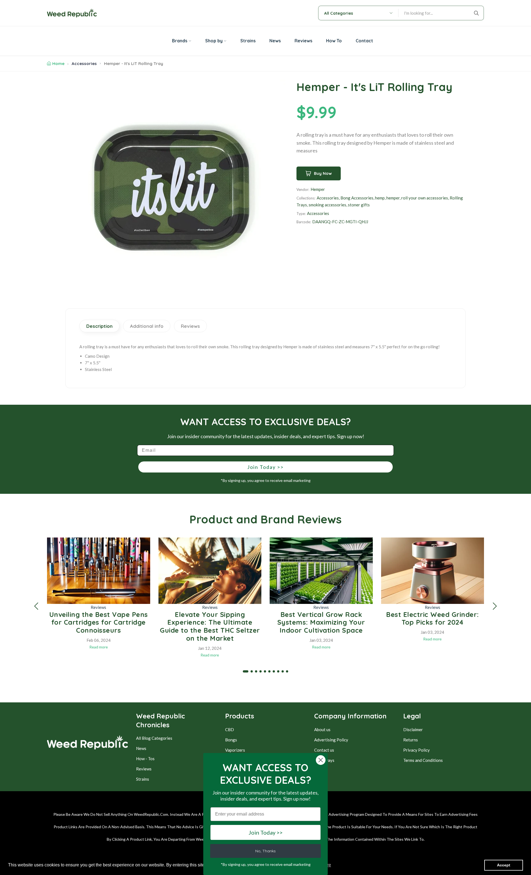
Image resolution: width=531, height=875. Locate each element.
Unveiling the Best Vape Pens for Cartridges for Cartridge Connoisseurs (98, 622)
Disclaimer (413, 729)
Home (58, 63)
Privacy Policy (416, 749)
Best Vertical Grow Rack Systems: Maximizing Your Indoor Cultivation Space (321, 622)
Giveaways (324, 760)
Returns (410, 739)
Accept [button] (503, 865)
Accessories (84, 63)
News (141, 748)
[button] (36, 606)
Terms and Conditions (423, 760)
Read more (98, 647)
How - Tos (145, 758)
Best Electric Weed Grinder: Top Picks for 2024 (432, 618)
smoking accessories (327, 204)
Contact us (324, 749)
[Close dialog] (321, 760)
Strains (142, 779)
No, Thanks (265, 850)
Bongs (231, 739)
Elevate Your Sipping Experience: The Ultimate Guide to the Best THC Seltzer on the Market (210, 626)
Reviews (98, 607)
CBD (229, 729)
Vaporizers (235, 749)
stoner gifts (359, 204)
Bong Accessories (356, 197)
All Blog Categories (154, 738)
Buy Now (323, 173)
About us (322, 729)
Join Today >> (265, 467)
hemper (393, 197)
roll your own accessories (424, 197)
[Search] (477, 13)
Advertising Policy (331, 739)
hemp (380, 197)
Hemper (318, 189)
